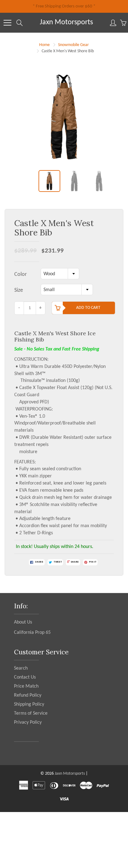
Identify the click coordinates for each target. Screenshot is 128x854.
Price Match (26, 686)
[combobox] (60, 273)
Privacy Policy (28, 722)
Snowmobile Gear (73, 45)
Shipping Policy (29, 704)
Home (44, 45)
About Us (23, 622)
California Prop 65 (32, 632)
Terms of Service (31, 713)
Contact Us (25, 677)
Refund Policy (27, 695)
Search (21, 668)
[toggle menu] (7, 22)
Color (20, 274)
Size (18, 290)
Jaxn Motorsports (66, 22)
